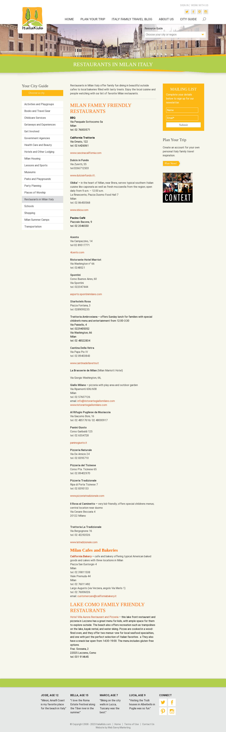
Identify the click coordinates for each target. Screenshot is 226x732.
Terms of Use (131, 724)
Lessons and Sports (35, 165)
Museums (30, 172)
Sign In (184, 5)
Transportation (33, 226)
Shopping (29, 213)
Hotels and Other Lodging (39, 151)
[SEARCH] (204, 19)
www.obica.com (79, 210)
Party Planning (32, 185)
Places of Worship (35, 192)
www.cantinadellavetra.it (84, 363)
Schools (29, 206)
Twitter (186, 11)
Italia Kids (32, 18)
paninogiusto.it (78, 442)
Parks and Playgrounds (37, 179)
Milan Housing (32, 158)
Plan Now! (171, 163)
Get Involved (31, 131)
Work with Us (199, 5)
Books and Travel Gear (37, 111)
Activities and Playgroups (39, 104)
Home (117, 724)
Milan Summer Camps (36, 219)
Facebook (193, 11)
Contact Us (148, 724)
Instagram (205, 11)
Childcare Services (35, 117)
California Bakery (81, 556)
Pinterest (199, 11)
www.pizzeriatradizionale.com (87, 495)
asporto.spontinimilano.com (86, 294)
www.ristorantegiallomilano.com (88, 405)
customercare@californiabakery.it (96, 596)
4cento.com (77, 252)
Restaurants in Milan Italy (39, 199)
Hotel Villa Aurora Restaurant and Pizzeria (94, 617)
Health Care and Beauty (38, 145)
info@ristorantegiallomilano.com (96, 401)
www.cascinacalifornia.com (85, 153)
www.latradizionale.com (83, 542)
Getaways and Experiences (40, 124)
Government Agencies (37, 138)
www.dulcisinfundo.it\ (82, 175)
